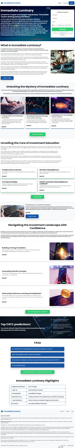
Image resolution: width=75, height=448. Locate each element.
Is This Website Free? (18, 365)
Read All (4, 126)
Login (71, 3)
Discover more (37, 134)
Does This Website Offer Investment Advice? (26, 354)
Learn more (7, 78)
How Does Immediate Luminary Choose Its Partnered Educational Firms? (35, 360)
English (61, 447)
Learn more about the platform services (37, 372)
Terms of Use (63, 445)
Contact (65, 3)
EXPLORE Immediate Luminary (37, 312)
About (59, 3)
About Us (62, 411)
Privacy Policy (70, 445)
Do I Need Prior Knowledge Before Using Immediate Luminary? (32, 349)
